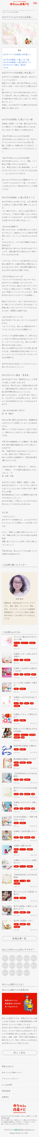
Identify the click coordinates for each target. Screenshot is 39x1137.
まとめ (5, 67)
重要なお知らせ (8, 1066)
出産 (32, 703)
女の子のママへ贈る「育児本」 (15, 65)
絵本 (33, 837)
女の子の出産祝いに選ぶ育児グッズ (17, 62)
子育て (34, 674)
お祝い (16, 660)
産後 (33, 808)
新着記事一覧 (19, 938)
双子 (28, 912)
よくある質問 (7, 1085)
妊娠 (15, 645)
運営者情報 (6, 1091)
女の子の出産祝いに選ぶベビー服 (16, 60)
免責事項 (5, 1097)
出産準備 (32, 734)
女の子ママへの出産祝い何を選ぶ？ (17, 54)
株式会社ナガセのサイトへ (26, 1130)
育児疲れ (17, 926)
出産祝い (32, 643)
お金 (21, 808)
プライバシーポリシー (10, 1079)
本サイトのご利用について (12, 1072)
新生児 (16, 765)
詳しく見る (19, 1052)
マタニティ (24, 643)
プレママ (17, 643)
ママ (21, 660)
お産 (21, 703)
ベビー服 (22, 881)
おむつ (16, 703)
